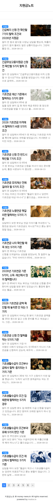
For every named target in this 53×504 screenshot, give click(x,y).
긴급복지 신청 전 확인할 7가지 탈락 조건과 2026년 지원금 (14, 34)
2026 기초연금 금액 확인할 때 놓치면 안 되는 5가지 (15, 307)
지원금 (5, 26)
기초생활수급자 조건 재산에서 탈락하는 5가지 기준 (14, 460)
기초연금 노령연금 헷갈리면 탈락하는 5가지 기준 (14, 215)
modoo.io (32, 499)
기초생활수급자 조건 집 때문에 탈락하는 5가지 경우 (14, 400)
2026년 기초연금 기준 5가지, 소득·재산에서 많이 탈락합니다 (15, 275)
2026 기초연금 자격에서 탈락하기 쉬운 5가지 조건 (14, 126)
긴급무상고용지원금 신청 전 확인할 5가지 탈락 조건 (15, 66)
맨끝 (33, 485)
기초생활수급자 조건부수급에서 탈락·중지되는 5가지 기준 (15, 368)
